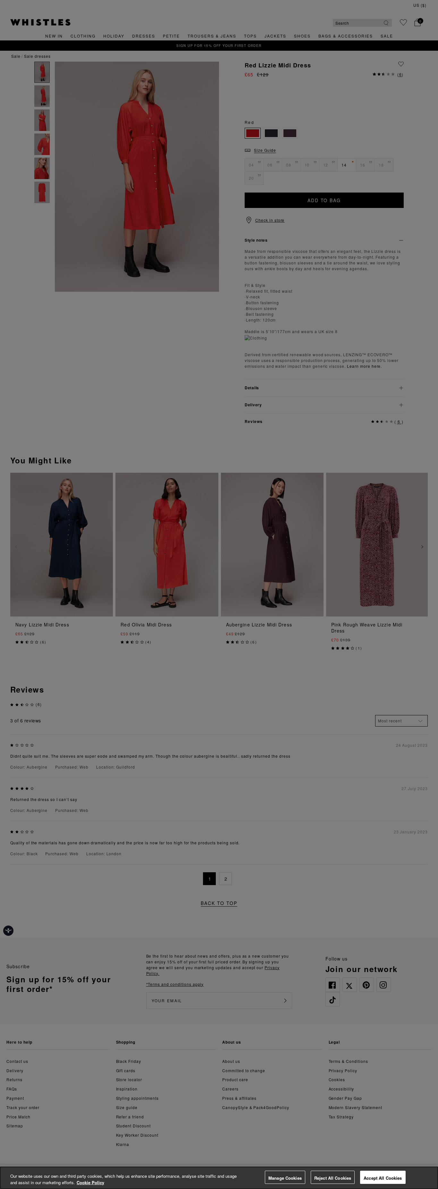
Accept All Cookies (383, 1178)
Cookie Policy (90, 1182)
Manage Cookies (285, 1178)
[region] (219, 1178)
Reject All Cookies (332, 1178)
